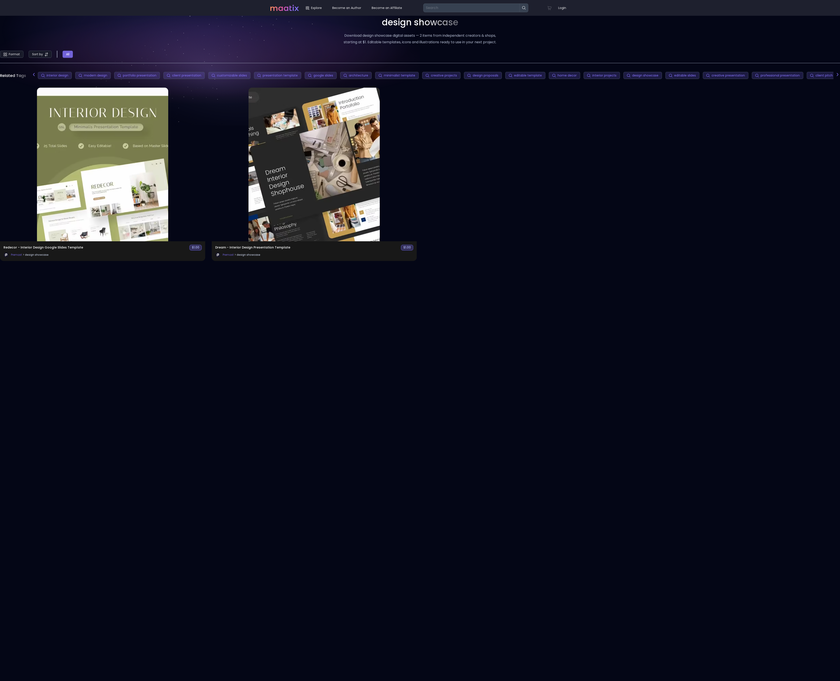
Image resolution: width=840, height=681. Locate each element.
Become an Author (346, 8)
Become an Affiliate (387, 8)
